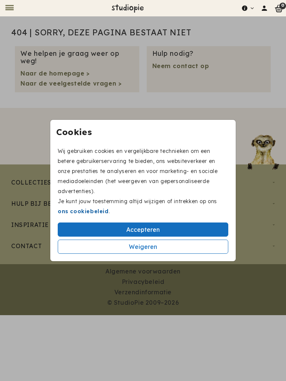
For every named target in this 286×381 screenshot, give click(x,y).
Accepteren (143, 229)
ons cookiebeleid (83, 211)
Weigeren (143, 246)
